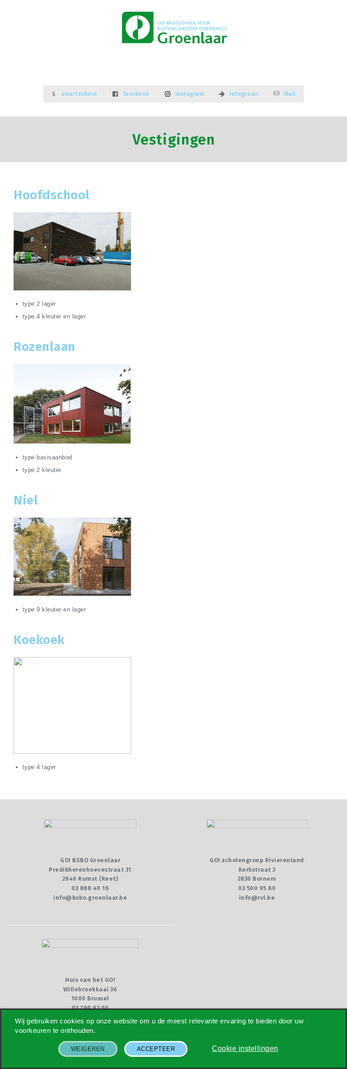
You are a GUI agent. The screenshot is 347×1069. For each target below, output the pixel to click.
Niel (26, 500)
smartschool (79, 94)
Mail (290, 94)
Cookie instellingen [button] (245, 1048)
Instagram (189, 94)
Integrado (244, 94)
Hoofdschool (52, 194)
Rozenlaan (44, 346)
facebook (136, 94)
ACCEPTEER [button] (156, 1049)
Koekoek (39, 639)
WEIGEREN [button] (88, 1049)
